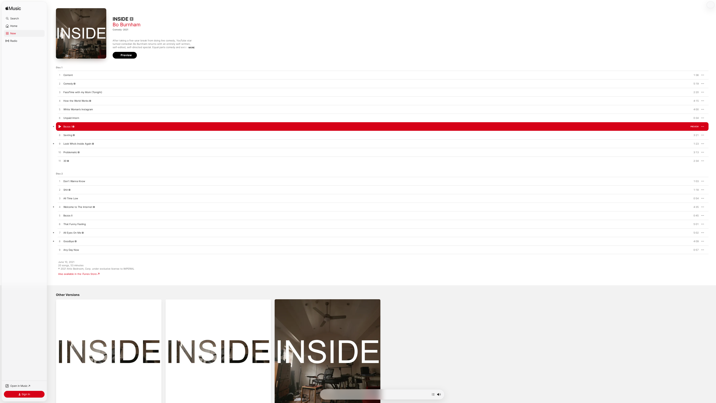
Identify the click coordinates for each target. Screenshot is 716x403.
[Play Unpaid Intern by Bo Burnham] (59, 118)
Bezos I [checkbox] (67, 126)
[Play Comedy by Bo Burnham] (59, 83)
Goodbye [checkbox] (68, 241)
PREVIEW (694, 75)
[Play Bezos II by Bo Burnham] (59, 215)
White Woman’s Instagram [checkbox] (78, 109)
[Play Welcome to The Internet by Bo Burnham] (59, 207)
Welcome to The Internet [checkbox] (77, 206)
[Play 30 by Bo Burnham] (59, 161)
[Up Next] (433, 394)
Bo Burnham (127, 24)
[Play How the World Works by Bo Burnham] (59, 101)
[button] (24, 18)
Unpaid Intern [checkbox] (71, 117)
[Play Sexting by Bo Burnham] (59, 135)
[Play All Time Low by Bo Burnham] (59, 198)
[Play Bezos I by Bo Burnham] (59, 126)
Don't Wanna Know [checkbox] (74, 181)
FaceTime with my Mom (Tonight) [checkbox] (82, 92)
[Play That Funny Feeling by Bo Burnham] (59, 224)
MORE (192, 47)
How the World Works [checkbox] (76, 100)
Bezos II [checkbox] (67, 215)
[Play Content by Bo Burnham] (59, 75)
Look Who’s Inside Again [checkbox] (77, 143)
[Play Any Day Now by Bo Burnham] (59, 250)
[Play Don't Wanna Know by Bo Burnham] (59, 181)
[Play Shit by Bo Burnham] (59, 190)
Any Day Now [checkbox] (71, 249)
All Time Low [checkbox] (70, 198)
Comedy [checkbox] (68, 83)
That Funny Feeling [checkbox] (74, 224)
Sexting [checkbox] (67, 135)
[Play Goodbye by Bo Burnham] (59, 241)
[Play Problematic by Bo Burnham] (59, 152)
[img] (13, 8)
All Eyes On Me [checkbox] (72, 232)
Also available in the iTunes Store (77, 273)
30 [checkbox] (64, 160)
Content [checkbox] (68, 75)
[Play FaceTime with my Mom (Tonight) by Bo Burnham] (59, 92)
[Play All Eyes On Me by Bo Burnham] (59, 233)
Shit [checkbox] (65, 189)
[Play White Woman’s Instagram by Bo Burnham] (59, 109)
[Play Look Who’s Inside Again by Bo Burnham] (59, 144)
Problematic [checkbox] (70, 152)
